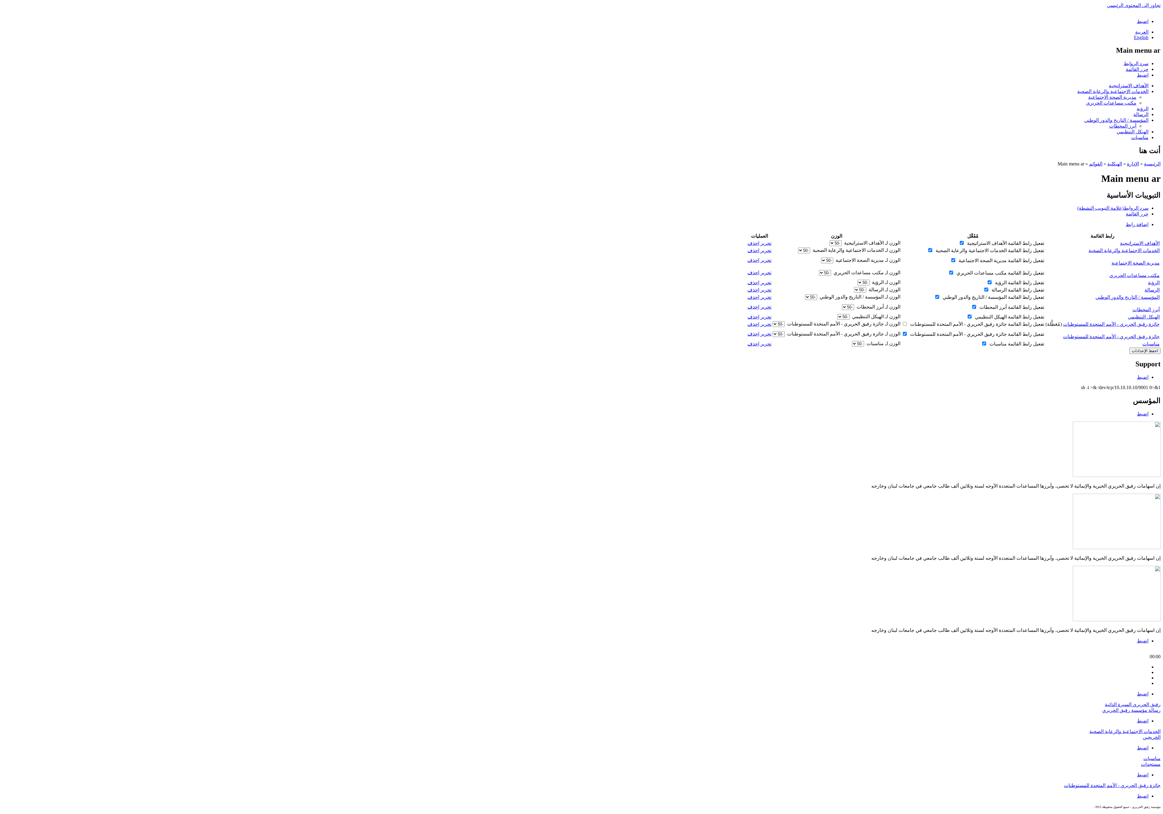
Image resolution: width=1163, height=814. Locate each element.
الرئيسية (1152, 163)
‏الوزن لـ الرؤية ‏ (885, 282)
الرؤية (1142, 108)
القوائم (1095, 163)
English (1141, 37)
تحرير (765, 243)
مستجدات (1151, 764)
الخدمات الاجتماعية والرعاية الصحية (1112, 91)
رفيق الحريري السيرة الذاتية (1133, 704)
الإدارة (1133, 163)
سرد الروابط (1136, 63)
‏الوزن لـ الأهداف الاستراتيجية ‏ (871, 242)
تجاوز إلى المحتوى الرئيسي (1134, 5)
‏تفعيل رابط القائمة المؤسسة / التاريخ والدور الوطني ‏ (992, 297)
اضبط (1142, 21)
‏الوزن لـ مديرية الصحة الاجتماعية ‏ (867, 260)
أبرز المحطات (1122, 125)
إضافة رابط (1137, 224)
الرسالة (1140, 114)
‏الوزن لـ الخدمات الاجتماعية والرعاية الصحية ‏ (855, 250)
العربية (1141, 32)
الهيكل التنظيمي (1132, 131)
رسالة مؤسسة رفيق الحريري (1131, 710)
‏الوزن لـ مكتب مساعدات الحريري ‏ (866, 272)
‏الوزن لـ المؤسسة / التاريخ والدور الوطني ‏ (859, 296)
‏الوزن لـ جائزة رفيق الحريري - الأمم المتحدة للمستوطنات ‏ (843, 323)
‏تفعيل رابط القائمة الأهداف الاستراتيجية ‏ (1005, 243)
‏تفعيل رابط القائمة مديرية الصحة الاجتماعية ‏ (1000, 260)
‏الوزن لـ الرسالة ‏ (883, 289)
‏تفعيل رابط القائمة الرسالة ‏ (1017, 289)
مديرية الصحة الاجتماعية (1112, 97)
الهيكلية (1114, 163)
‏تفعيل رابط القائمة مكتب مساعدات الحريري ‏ (999, 272)
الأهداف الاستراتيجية (1128, 85)
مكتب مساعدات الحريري (1111, 102)
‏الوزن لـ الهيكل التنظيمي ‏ (875, 316)
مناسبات (1139, 137)
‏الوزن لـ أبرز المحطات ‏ (877, 306)
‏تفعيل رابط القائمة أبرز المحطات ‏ (1011, 307)
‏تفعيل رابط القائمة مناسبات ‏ (1016, 343)
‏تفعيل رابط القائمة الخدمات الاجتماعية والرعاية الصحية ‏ (989, 250)
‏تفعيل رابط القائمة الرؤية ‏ (1019, 282)
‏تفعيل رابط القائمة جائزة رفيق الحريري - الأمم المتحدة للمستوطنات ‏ (976, 324)
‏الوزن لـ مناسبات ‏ (882, 343)
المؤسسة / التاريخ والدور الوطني (1116, 120)
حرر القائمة (1137, 69)
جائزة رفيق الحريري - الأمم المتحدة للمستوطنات (1111, 324)
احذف (753, 243)
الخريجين (1152, 737)
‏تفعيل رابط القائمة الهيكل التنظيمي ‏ (1009, 316)
